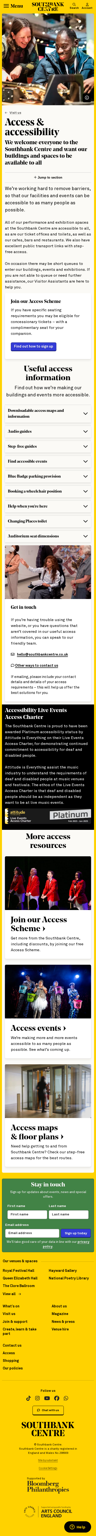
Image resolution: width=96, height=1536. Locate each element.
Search (74, 8)
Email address (17, 1225)
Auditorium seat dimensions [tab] (33, 536)
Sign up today (76, 1233)
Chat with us (50, 1410)
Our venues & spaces (20, 1261)
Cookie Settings (48, 1468)
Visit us (15, 113)
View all (9, 1294)
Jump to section (49, 177)
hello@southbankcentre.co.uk (42, 654)
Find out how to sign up (33, 346)
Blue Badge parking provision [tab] (34, 477)
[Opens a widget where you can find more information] (77, 1527)
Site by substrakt (48, 1460)
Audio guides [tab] (20, 432)
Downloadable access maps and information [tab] (36, 414)
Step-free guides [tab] (22, 447)
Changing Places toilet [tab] (27, 521)
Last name (57, 1206)
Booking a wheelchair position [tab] (35, 492)
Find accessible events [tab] (27, 462)
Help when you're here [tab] (28, 506)
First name (16, 1206)
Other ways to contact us (36, 665)
